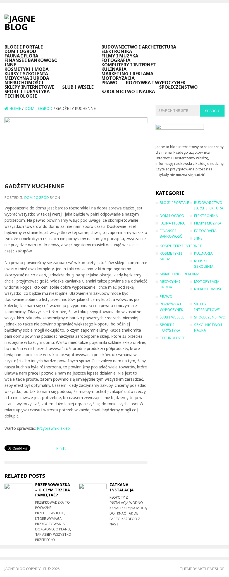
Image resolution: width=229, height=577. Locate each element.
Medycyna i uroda (26, 78)
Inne (10, 64)
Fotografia (115, 60)
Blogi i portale (23, 47)
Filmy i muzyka (119, 56)
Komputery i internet (128, 64)
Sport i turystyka (27, 91)
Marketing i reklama (127, 73)
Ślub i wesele (78, 87)
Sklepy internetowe (29, 87)
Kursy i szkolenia (26, 73)
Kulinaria (114, 69)
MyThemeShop (211, 568)
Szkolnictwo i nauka (128, 91)
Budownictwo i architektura (138, 47)
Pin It (61, 448)
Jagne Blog (14, 568)
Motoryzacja (118, 78)
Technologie (20, 96)
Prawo (109, 82)
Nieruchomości (23, 82)
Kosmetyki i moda (26, 69)
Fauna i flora (21, 56)
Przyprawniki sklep (53, 428)
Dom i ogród (20, 51)
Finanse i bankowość (30, 60)
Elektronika (116, 51)
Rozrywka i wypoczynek (155, 82)
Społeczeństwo (178, 87)
